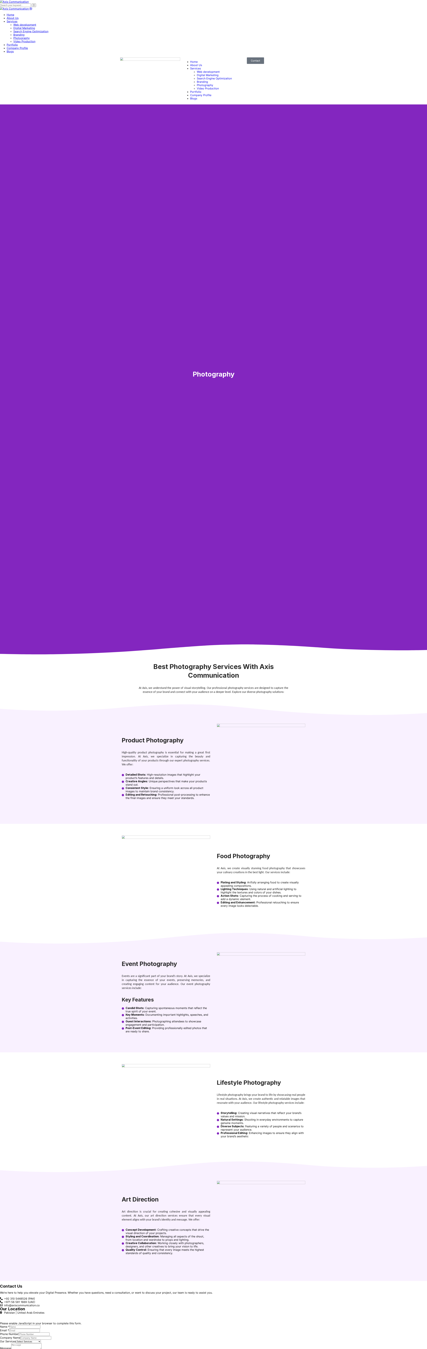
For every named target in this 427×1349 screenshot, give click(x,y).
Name (5, 1326)
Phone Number (9, 1334)
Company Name (10, 1337)
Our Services (8, 1341)
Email (4, 1330)
